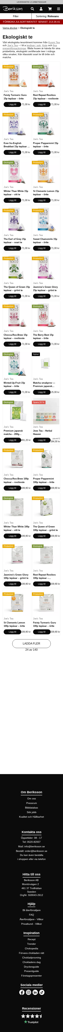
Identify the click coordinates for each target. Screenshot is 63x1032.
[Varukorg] (50, 8)
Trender (31, 943)
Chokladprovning (31, 957)
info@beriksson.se (34, 846)
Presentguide (31, 971)
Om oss (31, 798)
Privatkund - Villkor (31, 923)
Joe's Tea (12, 45)
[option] (31, 2)
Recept (32, 939)
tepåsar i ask (34, 45)
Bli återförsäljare (32, 910)
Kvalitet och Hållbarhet (31, 816)
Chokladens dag (32, 962)
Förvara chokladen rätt (31, 953)
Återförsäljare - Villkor (31, 919)
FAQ (31, 914)
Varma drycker (10, 28)
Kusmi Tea (54, 42)
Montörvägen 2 (30, 884)
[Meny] (58, 8)
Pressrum (31, 803)
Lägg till (12, 104)
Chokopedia (31, 948)
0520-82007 (34, 841)
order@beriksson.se (36, 851)
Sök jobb (31, 812)
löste (44, 45)
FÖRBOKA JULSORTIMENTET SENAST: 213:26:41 (31, 21)
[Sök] (32, 8)
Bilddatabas (31, 807)
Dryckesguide (31, 966)
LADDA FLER (31, 643)
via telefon (40, 859)
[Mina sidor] (41, 8)
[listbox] (31, 2)
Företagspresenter (31, 975)
